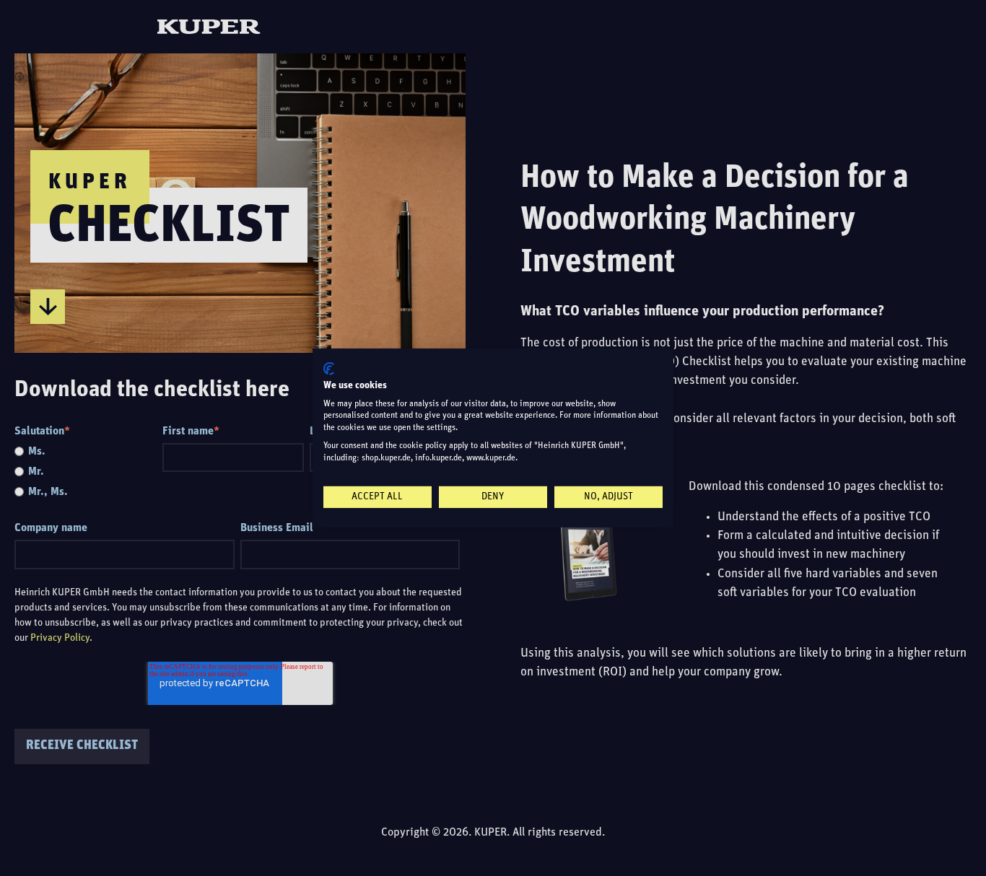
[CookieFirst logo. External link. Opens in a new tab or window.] (328, 368)
